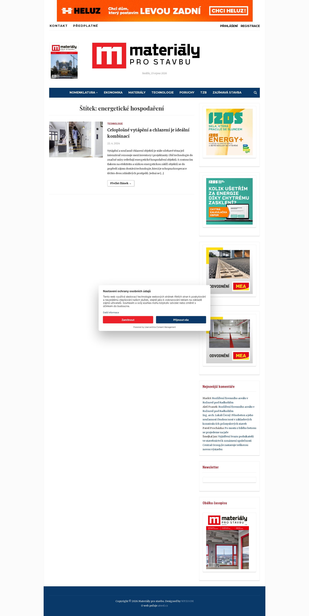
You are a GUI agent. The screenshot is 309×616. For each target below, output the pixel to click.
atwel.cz (163, 605)
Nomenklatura (82, 92)
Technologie (162, 92)
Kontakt (59, 26)
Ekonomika (113, 92)
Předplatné (85, 26)
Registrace (250, 26)
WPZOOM (187, 601)
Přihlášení (229, 26)
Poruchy (187, 92)
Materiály (137, 92)
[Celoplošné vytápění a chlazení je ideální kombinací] (76, 139)
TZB (203, 92)
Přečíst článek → (120, 183)
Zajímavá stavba (227, 92)
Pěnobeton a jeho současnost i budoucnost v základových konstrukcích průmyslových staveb (228, 419)
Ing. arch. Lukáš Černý (216, 415)
